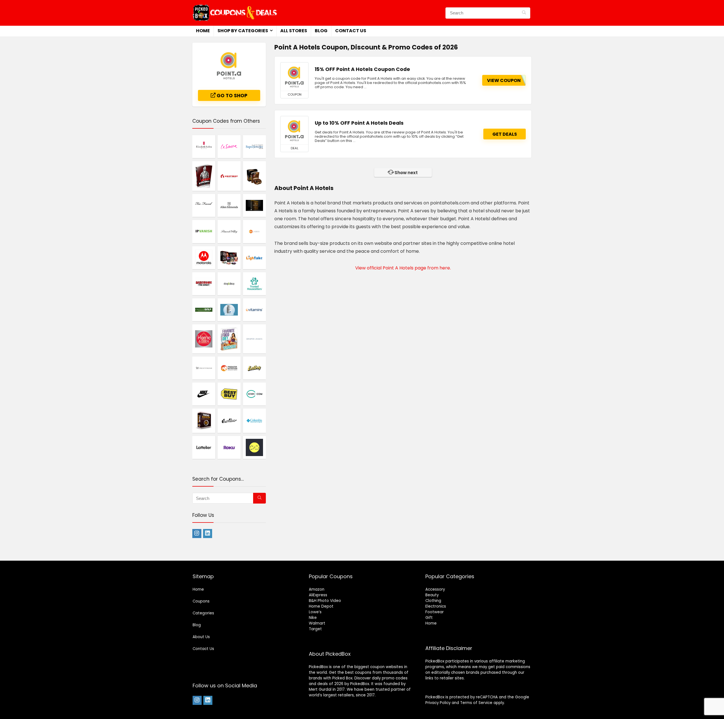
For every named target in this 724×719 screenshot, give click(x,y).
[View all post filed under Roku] (228, 447)
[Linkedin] (207, 533)
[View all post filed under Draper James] (254, 338)
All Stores (293, 30)
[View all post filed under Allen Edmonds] (228, 205)
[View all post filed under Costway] (228, 176)
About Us (201, 637)
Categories (203, 613)
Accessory (435, 589)
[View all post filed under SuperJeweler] (254, 146)
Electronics (435, 606)
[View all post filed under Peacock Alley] (228, 231)
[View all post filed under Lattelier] (203, 447)
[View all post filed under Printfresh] (203, 367)
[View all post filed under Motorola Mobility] (203, 257)
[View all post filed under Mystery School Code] (254, 205)
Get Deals (504, 134)
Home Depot (321, 606)
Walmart (317, 623)
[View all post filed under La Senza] (228, 146)
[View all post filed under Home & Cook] (203, 338)
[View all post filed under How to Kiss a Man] (228, 257)
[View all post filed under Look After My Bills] (254, 447)
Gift (429, 617)
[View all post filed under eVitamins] (254, 309)
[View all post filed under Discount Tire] (203, 283)
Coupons (201, 601)
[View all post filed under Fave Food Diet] (228, 338)
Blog (321, 30)
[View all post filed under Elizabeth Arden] (203, 146)
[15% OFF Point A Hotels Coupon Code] (294, 76)
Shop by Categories (242, 30)
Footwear (434, 612)
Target (315, 629)
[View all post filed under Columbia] (254, 420)
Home (203, 30)
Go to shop (231, 95)
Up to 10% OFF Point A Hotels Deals (359, 123)
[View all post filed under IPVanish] (203, 231)
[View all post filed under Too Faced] (203, 205)
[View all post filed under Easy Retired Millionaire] (254, 176)
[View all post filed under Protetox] (228, 309)
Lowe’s (315, 612)
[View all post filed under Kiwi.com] (254, 393)
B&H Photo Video (325, 600)
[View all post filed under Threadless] (228, 420)
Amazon (316, 589)
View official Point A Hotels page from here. (403, 268)
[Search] (524, 13)
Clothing (433, 600)
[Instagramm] (196, 533)
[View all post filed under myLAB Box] (254, 231)
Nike (313, 617)
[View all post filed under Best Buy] (228, 393)
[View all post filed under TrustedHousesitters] (254, 283)
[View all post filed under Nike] (203, 393)
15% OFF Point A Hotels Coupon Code (362, 69)
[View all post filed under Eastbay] (254, 367)
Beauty (432, 595)
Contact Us (350, 30)
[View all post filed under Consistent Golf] (203, 309)
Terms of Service (476, 702)
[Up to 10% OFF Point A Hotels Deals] (294, 130)
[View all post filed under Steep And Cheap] (228, 283)
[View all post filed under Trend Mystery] (203, 420)
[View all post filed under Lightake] (254, 257)
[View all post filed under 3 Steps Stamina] (203, 176)
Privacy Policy (438, 702)
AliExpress (318, 595)
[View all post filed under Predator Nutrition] (228, 367)
